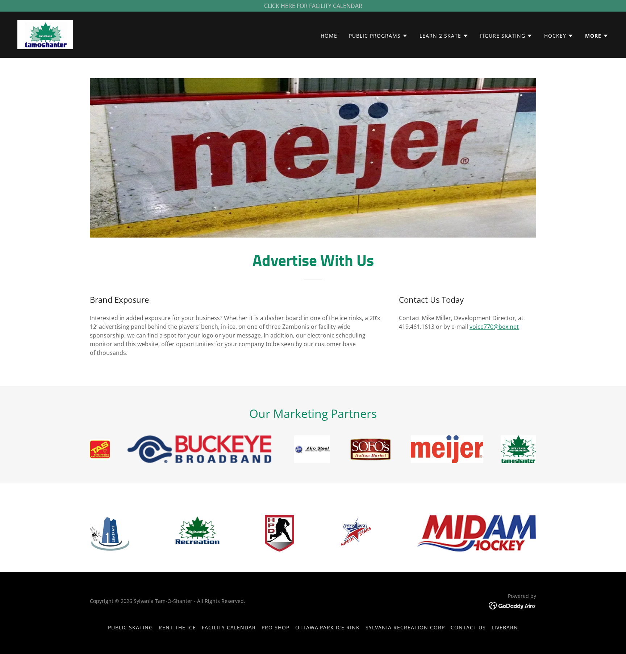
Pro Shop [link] (275, 627)
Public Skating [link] (130, 627)
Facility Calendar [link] (229, 627)
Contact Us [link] (468, 627)
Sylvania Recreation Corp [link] (405, 627)
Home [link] (329, 35)
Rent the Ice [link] (177, 627)
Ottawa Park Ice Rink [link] (327, 627)
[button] (378, 36)
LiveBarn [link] (505, 627)
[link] (45, 34)
